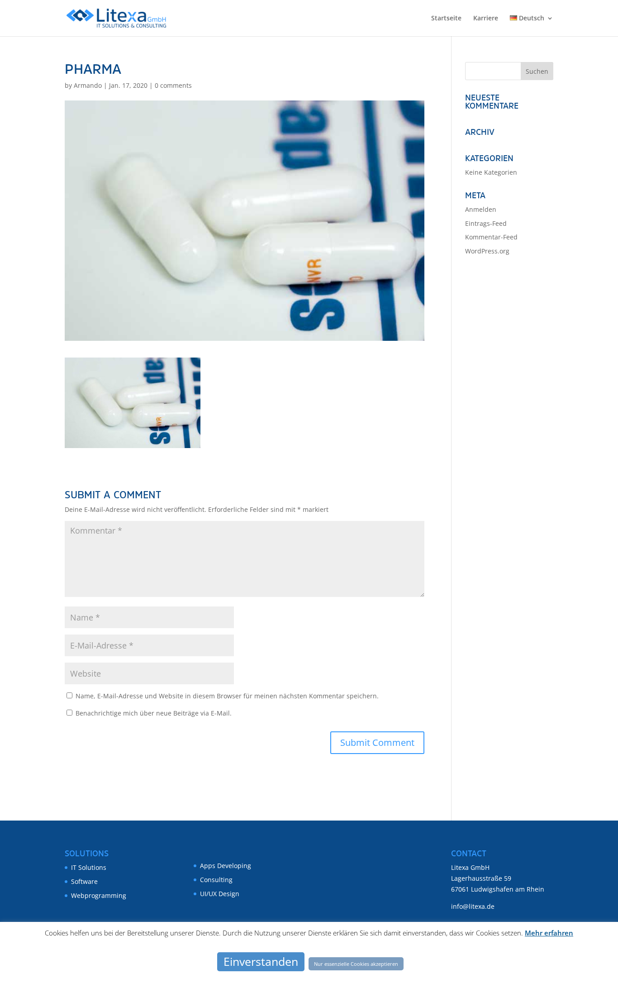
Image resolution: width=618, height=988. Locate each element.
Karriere (485, 18)
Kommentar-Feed (491, 237)
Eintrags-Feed (486, 223)
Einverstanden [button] (260, 961)
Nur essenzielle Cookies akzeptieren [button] (356, 963)
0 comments (173, 85)
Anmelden (480, 209)
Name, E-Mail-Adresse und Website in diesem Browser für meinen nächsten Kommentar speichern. (227, 696)
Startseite (446, 18)
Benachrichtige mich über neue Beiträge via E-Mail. (154, 713)
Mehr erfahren (549, 932)
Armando (88, 85)
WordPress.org (487, 251)
